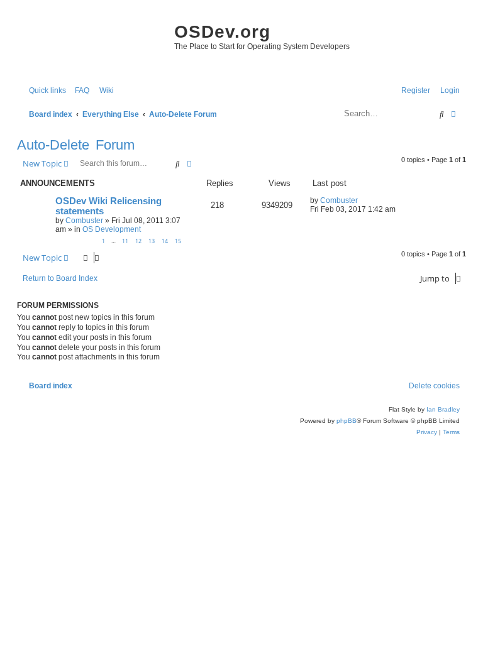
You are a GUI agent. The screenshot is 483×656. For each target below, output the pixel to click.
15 (178, 241)
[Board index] (92, 44)
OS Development (111, 229)
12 (138, 241)
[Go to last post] (362, 200)
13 (151, 241)
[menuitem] (79, 90)
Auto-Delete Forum (76, 145)
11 (125, 241)
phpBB (346, 420)
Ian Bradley (443, 409)
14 (165, 241)
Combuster (84, 220)
